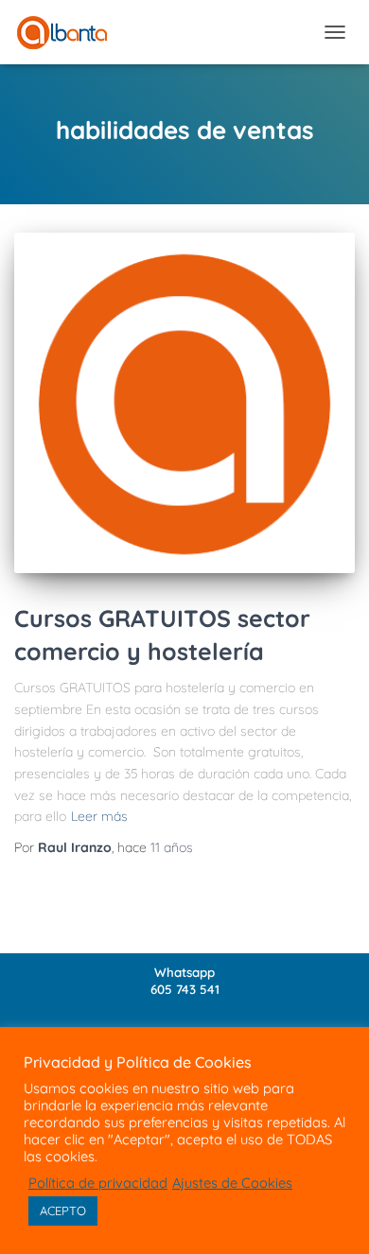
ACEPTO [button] (63, 1210)
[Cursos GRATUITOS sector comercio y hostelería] (184, 403)
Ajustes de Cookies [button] (232, 1183)
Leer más (99, 816)
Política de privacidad (97, 1183)
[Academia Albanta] (69, 32)
